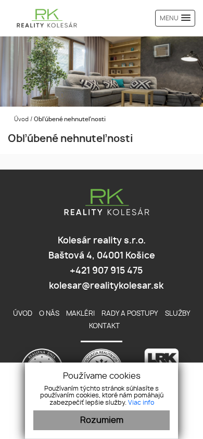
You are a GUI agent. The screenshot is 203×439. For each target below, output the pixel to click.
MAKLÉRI (80, 314)
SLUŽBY (178, 314)
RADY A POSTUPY (130, 314)
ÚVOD (22, 314)
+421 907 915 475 (105, 271)
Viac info (141, 402)
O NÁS (49, 314)
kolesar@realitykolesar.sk (105, 286)
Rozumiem (101, 420)
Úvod (20, 119)
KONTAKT (104, 326)
